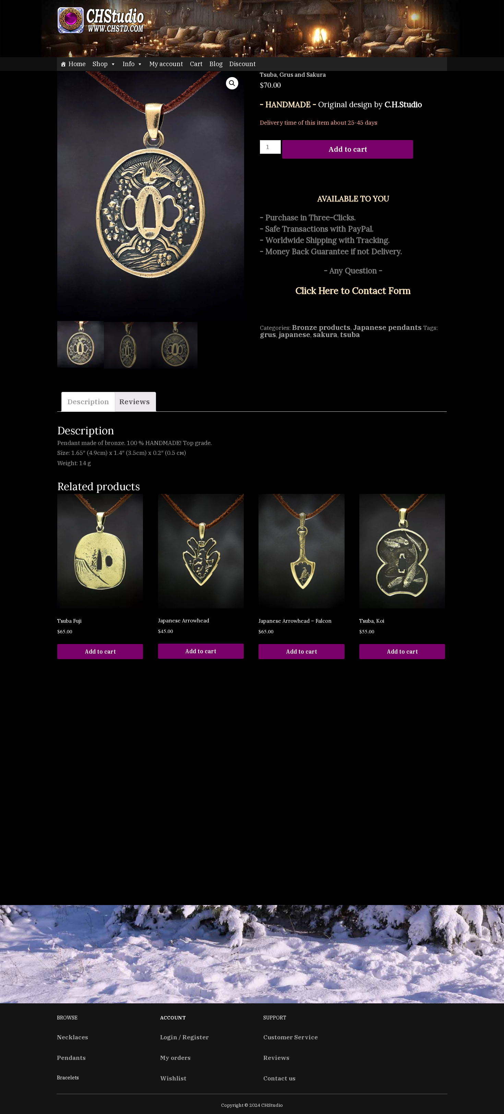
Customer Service (290, 1037)
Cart (196, 64)
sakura (325, 334)
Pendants (71, 1058)
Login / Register (184, 1037)
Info (128, 64)
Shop (100, 64)
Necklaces (72, 1037)
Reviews (134, 401)
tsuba (350, 334)
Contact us (279, 1078)
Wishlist (173, 1078)
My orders (175, 1058)
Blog (216, 64)
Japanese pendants (387, 327)
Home (77, 64)
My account (166, 64)
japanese (294, 334)
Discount (242, 64)
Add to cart (347, 149)
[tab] (88, 402)
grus (268, 334)
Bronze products (321, 327)
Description (88, 401)
